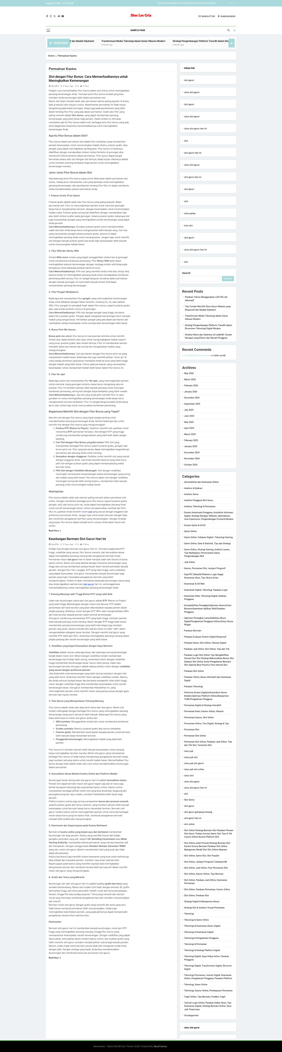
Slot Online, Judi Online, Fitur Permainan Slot (206, 868)
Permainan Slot (191, 729)
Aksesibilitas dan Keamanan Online (201, 482)
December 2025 (191, 397)
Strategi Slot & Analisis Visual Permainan (204, 907)
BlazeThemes (160, 1046)
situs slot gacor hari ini (195, 128)
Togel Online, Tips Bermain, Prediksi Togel (204, 996)
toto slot (188, 225)
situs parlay (189, 213)
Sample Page (137, 30)
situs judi (188, 751)
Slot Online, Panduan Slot (196, 895)
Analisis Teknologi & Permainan (199, 506)
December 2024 (191, 452)
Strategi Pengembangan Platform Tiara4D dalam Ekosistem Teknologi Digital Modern (174, 3)
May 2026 (189, 373)
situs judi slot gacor (194, 763)
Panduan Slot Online (194, 671)
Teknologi (189, 913)
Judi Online (189, 562)
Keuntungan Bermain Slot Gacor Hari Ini (77, 539)
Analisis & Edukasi (193, 488)
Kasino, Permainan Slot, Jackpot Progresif (204, 568)
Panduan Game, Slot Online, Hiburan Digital (205, 643)
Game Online (190, 531)
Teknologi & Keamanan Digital (199, 932)
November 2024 (192, 458)
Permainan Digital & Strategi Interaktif (202, 705)
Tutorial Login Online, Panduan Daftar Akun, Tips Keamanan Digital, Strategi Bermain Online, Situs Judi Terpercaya (207, 1006)
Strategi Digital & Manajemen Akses (201, 901)
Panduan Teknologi (193, 686)
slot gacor (189, 80)
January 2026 (190, 391)
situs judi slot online (194, 769)
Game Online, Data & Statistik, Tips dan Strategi (207, 543)
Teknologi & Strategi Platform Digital (202, 950)
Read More (54, 530)
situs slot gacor (192, 92)
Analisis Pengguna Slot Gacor (198, 500)
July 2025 (188, 410)
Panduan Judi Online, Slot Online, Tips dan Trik (206, 649)
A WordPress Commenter (197, 355)
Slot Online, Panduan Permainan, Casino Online (207, 889)
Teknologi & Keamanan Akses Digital (202, 926)
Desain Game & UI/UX (194, 525)
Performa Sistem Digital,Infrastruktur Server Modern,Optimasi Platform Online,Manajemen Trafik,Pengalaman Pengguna (206, 695)
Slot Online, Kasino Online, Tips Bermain (203, 874)
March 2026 (190, 379)
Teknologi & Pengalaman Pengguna (201, 938)
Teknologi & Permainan (195, 944)
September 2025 (192, 404)
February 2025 (191, 440)
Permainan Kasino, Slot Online (199, 717)
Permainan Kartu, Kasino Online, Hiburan (204, 711)
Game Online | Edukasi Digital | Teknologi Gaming (208, 537)
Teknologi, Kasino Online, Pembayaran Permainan (208, 990)
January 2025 (190, 446)
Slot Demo (189, 799)
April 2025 (189, 428)
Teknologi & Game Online (196, 920)
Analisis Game (191, 494)
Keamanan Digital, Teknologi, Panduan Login (206, 590)
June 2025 (189, 416)
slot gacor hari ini (192, 153)
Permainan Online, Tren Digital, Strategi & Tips (206, 723)
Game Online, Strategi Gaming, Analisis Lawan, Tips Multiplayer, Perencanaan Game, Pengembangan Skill (207, 552)
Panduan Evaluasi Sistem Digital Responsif (205, 636)
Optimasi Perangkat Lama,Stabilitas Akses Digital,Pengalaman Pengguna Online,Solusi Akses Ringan (208, 621)
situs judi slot (191, 757)
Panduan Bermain (192, 630)
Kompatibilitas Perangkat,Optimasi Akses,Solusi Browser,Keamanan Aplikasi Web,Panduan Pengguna (207, 608)
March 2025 (190, 434)
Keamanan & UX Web (194, 583)
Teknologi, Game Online (195, 984)
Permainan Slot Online (195, 735)
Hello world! (220, 355)
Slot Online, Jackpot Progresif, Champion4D (205, 862)
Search (186, 273)
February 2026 (191, 385)
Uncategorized (191, 1015)
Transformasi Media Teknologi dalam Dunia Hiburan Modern (100, 41)
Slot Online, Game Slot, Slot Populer (201, 855)
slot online (189, 824)
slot (90, 511)
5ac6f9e (55, 86)
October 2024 (190, 464)
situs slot (188, 775)
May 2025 (189, 422)
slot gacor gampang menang (198, 812)
